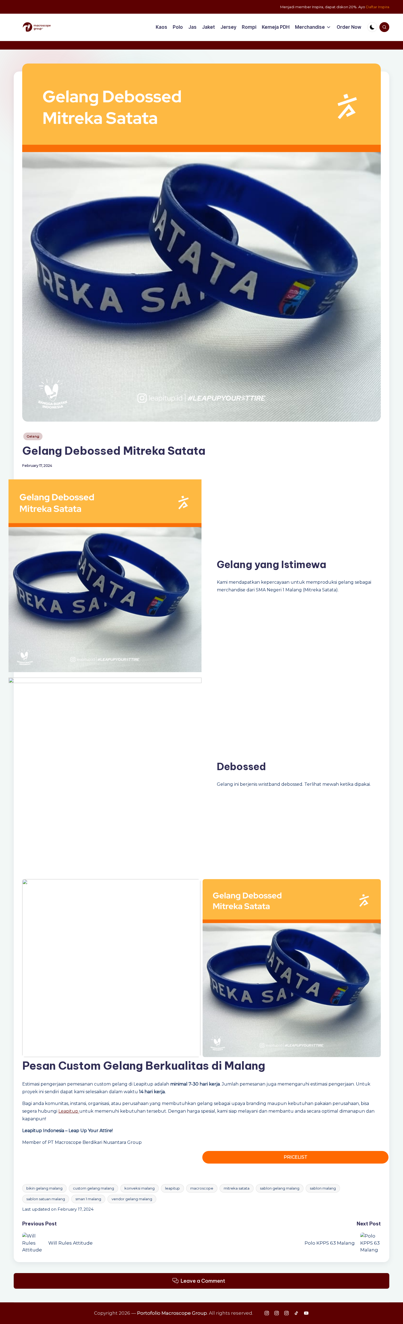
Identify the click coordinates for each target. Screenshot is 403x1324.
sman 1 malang (88, 1199)
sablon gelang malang (279, 1188)
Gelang (33, 436)
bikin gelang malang (44, 1188)
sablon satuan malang (45, 1199)
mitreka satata (236, 1188)
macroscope (201, 1188)
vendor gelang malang (132, 1199)
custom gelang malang (93, 1188)
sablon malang (323, 1188)
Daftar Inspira (377, 7)
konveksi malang (139, 1188)
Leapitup (68, 1111)
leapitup (172, 1188)
